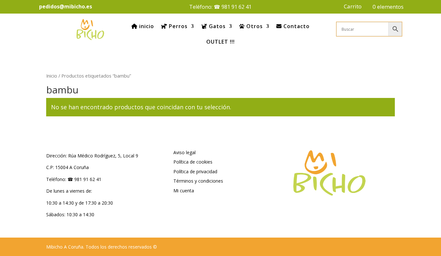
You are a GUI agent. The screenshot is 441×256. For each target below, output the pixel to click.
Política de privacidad (195, 171)
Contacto (296, 26)
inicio (146, 26)
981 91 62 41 (236, 6)
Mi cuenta (183, 190)
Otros (254, 26)
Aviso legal (184, 152)
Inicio (51, 75)
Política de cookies (192, 162)
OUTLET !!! (220, 41)
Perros (177, 26)
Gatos (216, 26)
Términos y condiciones (198, 181)
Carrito (353, 7)
